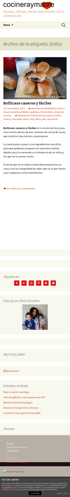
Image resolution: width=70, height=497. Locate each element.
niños (38, 119)
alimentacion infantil (28, 115)
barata (42, 115)
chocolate (17, 119)
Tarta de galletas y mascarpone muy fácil (24, 397)
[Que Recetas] (11, 370)
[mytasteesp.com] (13, 471)
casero (7, 119)
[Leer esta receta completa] (35, 78)
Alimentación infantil (41, 108)
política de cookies (10, 489)
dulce (26, 119)
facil (32, 119)
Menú (6, 25)
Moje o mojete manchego (16, 392)
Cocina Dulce (46, 111)
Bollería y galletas (30, 111)
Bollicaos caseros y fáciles (27, 103)
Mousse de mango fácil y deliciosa (20, 407)
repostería (52, 119)
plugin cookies (62, 493)
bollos (58, 115)
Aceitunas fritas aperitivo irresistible (22, 413)
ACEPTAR (35, 493)
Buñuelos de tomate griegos (17, 402)
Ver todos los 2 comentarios (20, 188)
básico (50, 115)
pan (44, 119)
